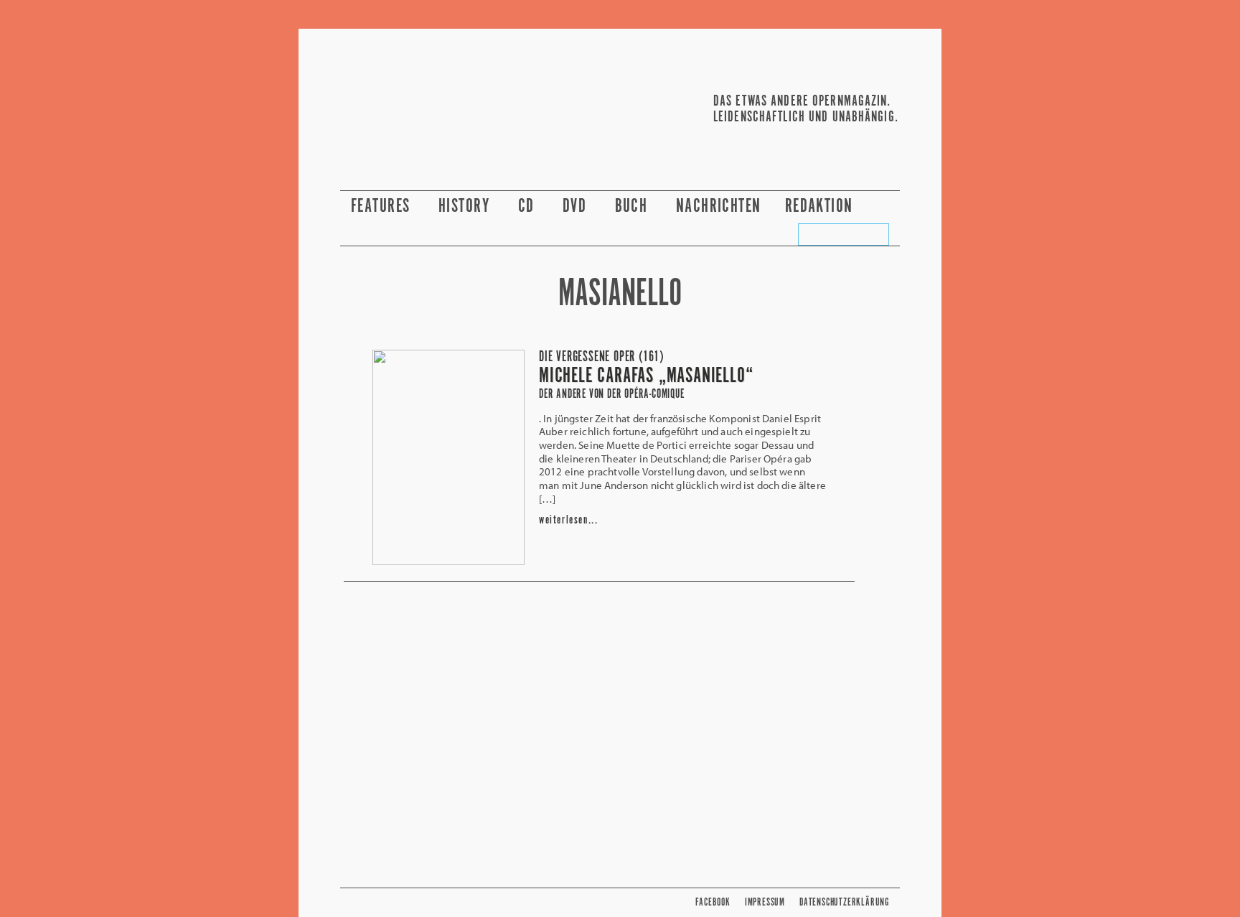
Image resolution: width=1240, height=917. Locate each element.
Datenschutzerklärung (844, 902)
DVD (577, 206)
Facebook (712, 902)
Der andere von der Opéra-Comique (612, 394)
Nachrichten (718, 206)
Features (383, 206)
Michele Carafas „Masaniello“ (646, 376)
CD (528, 206)
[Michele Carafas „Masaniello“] (448, 561)
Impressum (765, 902)
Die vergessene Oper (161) (601, 357)
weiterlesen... (568, 520)
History (466, 206)
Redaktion (821, 206)
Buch (633, 206)
